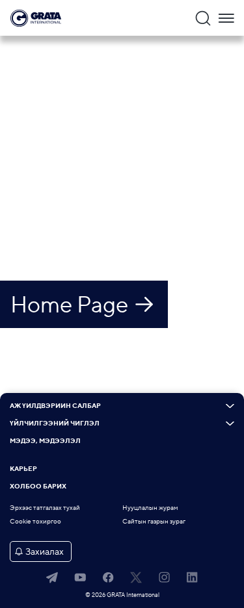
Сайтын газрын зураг (153, 521)
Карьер (23, 469)
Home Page (69, 304)
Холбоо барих (38, 486)
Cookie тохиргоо (35, 521)
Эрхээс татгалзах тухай (45, 507)
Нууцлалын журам (150, 507)
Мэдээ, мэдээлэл (45, 441)
